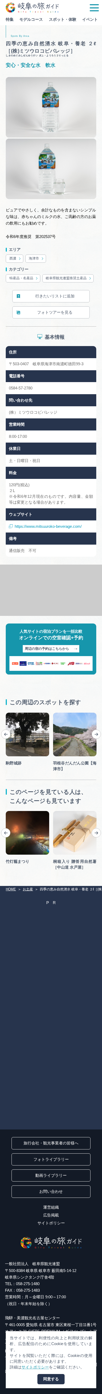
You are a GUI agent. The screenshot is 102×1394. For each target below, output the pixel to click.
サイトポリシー (51, 1223)
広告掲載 (51, 1215)
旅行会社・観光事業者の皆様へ (51, 1143)
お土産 (28, 889)
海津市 (34, 258)
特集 (10, 19)
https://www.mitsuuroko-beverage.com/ (48, 526)
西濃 (12, 258)
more (10, 715)
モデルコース (31, 19)
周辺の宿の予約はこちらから (47, 649)
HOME (11, 889)
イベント (90, 19)
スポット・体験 (62, 19)
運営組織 (51, 1207)
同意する (51, 1379)
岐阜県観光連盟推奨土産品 (66, 278)
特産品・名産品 (21, 278)
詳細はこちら (17, 813)
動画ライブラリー (51, 1175)
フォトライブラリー (51, 1159)
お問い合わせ (51, 1191)
